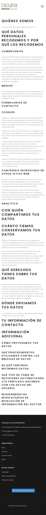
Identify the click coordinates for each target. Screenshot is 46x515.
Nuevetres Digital (32, 506)
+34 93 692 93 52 (8, 435)
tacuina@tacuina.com (10, 431)
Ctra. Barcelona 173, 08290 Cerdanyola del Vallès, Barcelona (22, 427)
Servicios (4, 452)
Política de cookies (7, 480)
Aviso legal (5, 472)
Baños (4, 459)
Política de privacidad (9, 476)
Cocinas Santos (7, 455)
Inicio (3, 448)
